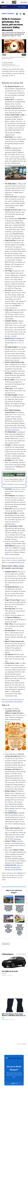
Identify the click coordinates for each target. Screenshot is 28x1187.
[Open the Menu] (2, 2)
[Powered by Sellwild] (24, 1043)
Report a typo (6, 943)
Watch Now (23, 2)
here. (13, 524)
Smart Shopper (8, 13)
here (13, 469)
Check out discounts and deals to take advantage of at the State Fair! (14, 867)
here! (23, 484)
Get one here (17, 839)
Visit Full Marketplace (21, 954)
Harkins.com (12, 811)
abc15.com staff (8, 62)
